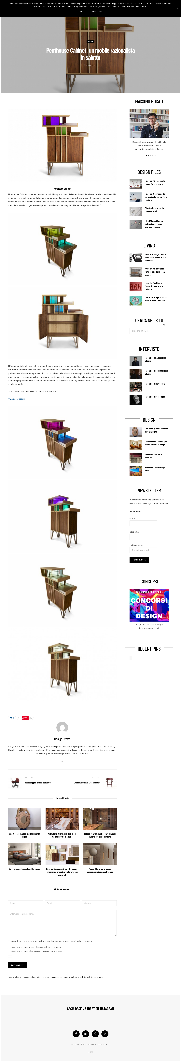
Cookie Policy (96, 11)
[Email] (31, 718)
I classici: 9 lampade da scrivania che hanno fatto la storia (156, 197)
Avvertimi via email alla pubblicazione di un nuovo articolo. (37, 951)
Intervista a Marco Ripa (155, 383)
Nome (132, 518)
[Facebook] (76, 1033)
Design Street (92, 65)
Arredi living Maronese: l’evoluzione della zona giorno (155, 271)
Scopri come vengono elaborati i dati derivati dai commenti (77, 977)
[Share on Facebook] (19, 718)
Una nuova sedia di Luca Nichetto (87, 782)
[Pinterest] (95, 1033)
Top (91, 1052)
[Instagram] (85, 1033)
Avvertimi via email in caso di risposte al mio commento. (36, 947)
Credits (106, 1044)
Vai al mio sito (149, 155)
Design (90, 42)
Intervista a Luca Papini (155, 396)
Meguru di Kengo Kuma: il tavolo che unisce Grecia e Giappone (156, 257)
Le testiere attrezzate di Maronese (24, 868)
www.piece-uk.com (16, 399)
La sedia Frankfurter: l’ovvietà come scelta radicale (154, 286)
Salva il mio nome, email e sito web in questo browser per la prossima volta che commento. (51, 941)
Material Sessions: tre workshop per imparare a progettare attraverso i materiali (62, 871)
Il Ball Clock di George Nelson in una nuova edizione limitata (154, 224)
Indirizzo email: (136, 545)
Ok (81, 11)
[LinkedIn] (104, 1033)
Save (26, 717)
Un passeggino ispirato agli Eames (38, 782)
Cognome (134, 532)
